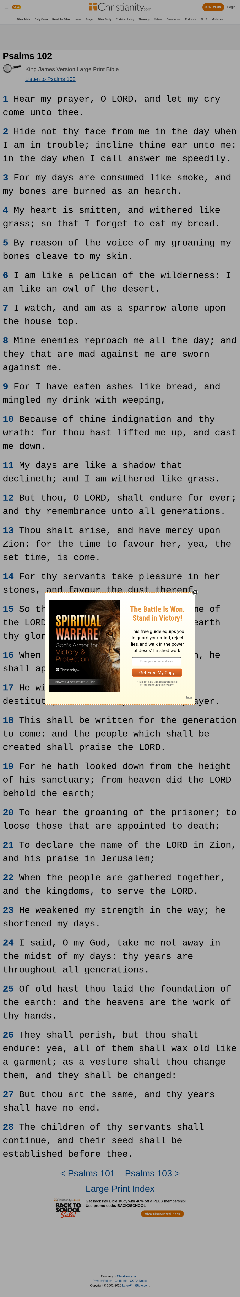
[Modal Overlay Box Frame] (120, 648)
